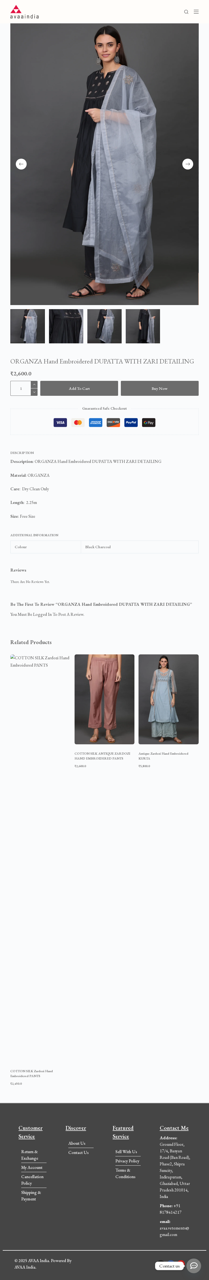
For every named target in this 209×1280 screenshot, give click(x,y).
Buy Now (160, 388)
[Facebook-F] (171, 1264)
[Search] (186, 12)
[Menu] (196, 11)
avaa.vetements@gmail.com (174, 1228)
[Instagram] (161, 1264)
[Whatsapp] (193, 1266)
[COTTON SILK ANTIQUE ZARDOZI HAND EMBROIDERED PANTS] (104, 699)
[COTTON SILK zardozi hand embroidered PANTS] (40, 858)
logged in (42, 614)
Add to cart (79, 388)
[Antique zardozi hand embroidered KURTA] (168, 699)
